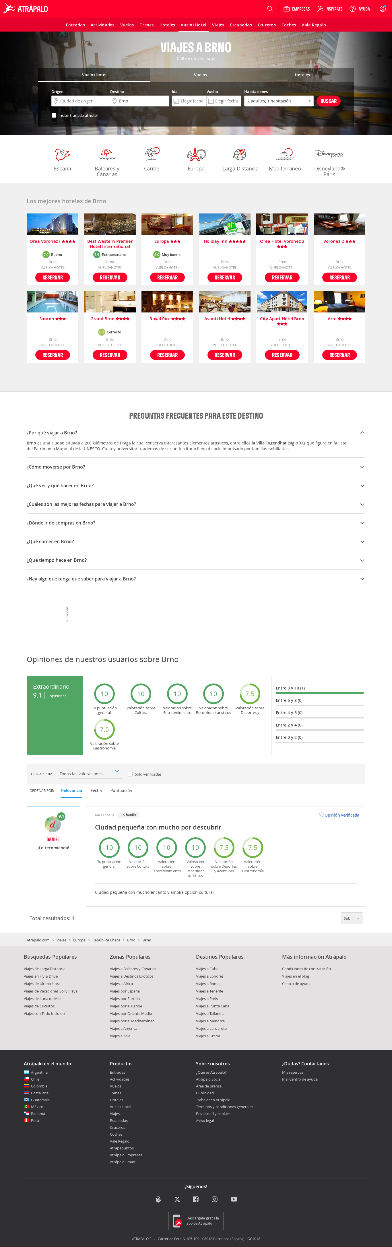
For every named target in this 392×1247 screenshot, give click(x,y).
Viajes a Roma (208, 983)
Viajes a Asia (120, 1035)
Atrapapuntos (122, 1148)
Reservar (52, 277)
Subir (349, 918)
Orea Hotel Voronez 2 (282, 241)
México (37, 1106)
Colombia (39, 1086)
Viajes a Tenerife (209, 991)
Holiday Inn (216, 241)
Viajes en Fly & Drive (41, 976)
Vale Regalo (119, 1141)
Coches (116, 1134)
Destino (117, 91)
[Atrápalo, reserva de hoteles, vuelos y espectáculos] (26, 9)
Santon (47, 319)
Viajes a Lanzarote (211, 1028)
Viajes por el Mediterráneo (132, 1020)
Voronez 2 (334, 241)
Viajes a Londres (210, 976)
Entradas (117, 1072)
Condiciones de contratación (306, 968)
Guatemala (40, 1099)
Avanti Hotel (217, 319)
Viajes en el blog (295, 976)
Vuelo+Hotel (120, 1106)
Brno (131, 940)
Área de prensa (209, 1086)
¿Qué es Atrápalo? (211, 1072)
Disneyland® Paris (329, 171)
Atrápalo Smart (123, 1161)
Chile (35, 1079)
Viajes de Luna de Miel (42, 998)
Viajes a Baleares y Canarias (133, 968)
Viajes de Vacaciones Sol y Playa (50, 991)
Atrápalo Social (208, 1079)
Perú (35, 1120)
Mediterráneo (285, 168)
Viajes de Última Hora (42, 983)
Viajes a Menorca (210, 1020)
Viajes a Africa (121, 983)
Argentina (39, 1072)
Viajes (61, 940)
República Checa (106, 940)
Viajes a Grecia (208, 1035)
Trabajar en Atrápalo (213, 1099)
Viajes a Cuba (207, 968)
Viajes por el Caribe (126, 1006)
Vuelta (212, 91)
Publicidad (205, 1093)
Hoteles (116, 1099)
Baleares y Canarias (107, 171)
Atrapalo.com (38, 940)
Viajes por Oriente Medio (131, 1013)
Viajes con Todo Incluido (44, 1013)
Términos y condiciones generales (224, 1106)
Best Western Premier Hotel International (110, 244)
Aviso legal (205, 1120)
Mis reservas (292, 1072)
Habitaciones (256, 91)
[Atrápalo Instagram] (215, 1200)
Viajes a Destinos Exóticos (132, 976)
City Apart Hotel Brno (282, 319)
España (62, 168)
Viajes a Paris (207, 998)
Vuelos (115, 1086)
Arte (333, 319)
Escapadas (119, 1120)
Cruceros (117, 1127)
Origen (57, 91)
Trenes (115, 1093)
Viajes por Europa (125, 998)
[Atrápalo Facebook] (196, 1200)
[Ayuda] (359, 8)
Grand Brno (103, 319)
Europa (196, 168)
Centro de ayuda (296, 983)
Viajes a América (123, 1028)
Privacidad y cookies (213, 1113)
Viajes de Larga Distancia (44, 968)
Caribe (151, 168)
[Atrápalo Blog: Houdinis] (158, 1199)
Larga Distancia (240, 168)
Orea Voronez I (46, 241)
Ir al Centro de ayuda (300, 1079)
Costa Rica (39, 1093)
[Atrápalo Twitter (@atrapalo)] (177, 1200)
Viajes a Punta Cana (212, 1006)
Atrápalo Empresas (126, 1154)
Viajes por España (125, 991)
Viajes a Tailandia (210, 1013)
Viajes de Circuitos (39, 1006)
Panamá (38, 1113)
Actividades (119, 1079)
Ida (175, 91)
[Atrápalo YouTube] (234, 1200)
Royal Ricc (160, 319)
